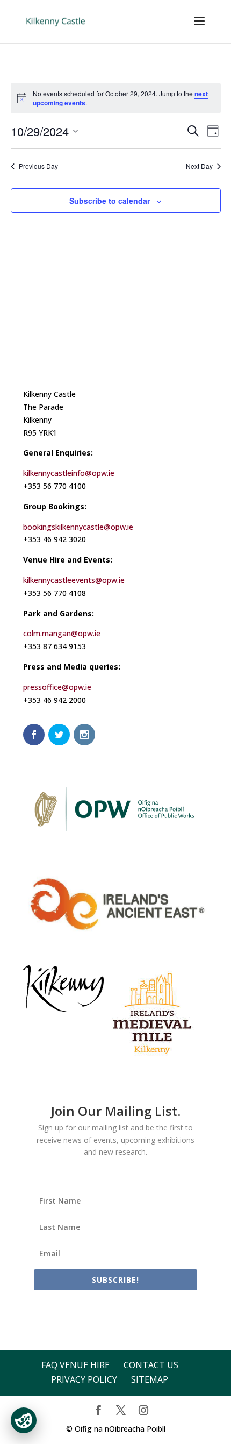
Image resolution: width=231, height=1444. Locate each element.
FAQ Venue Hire (75, 1365)
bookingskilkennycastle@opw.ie (78, 527)
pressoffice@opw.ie (57, 687)
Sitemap (149, 1379)
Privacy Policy (84, 1379)
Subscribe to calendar (109, 200)
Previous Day (38, 166)
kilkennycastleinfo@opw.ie (68, 473)
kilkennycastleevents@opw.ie (74, 580)
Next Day (199, 166)
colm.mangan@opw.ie (61, 633)
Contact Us (151, 1365)
